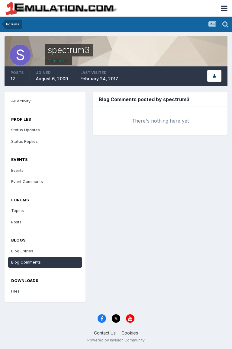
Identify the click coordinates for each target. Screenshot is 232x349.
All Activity (21, 100)
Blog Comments (26, 262)
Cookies (129, 332)
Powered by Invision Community (116, 340)
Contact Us (105, 332)
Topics (17, 210)
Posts (16, 221)
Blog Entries (22, 250)
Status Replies (24, 141)
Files (15, 291)
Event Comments (27, 181)
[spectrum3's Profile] (214, 76)
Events (17, 170)
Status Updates (25, 129)
